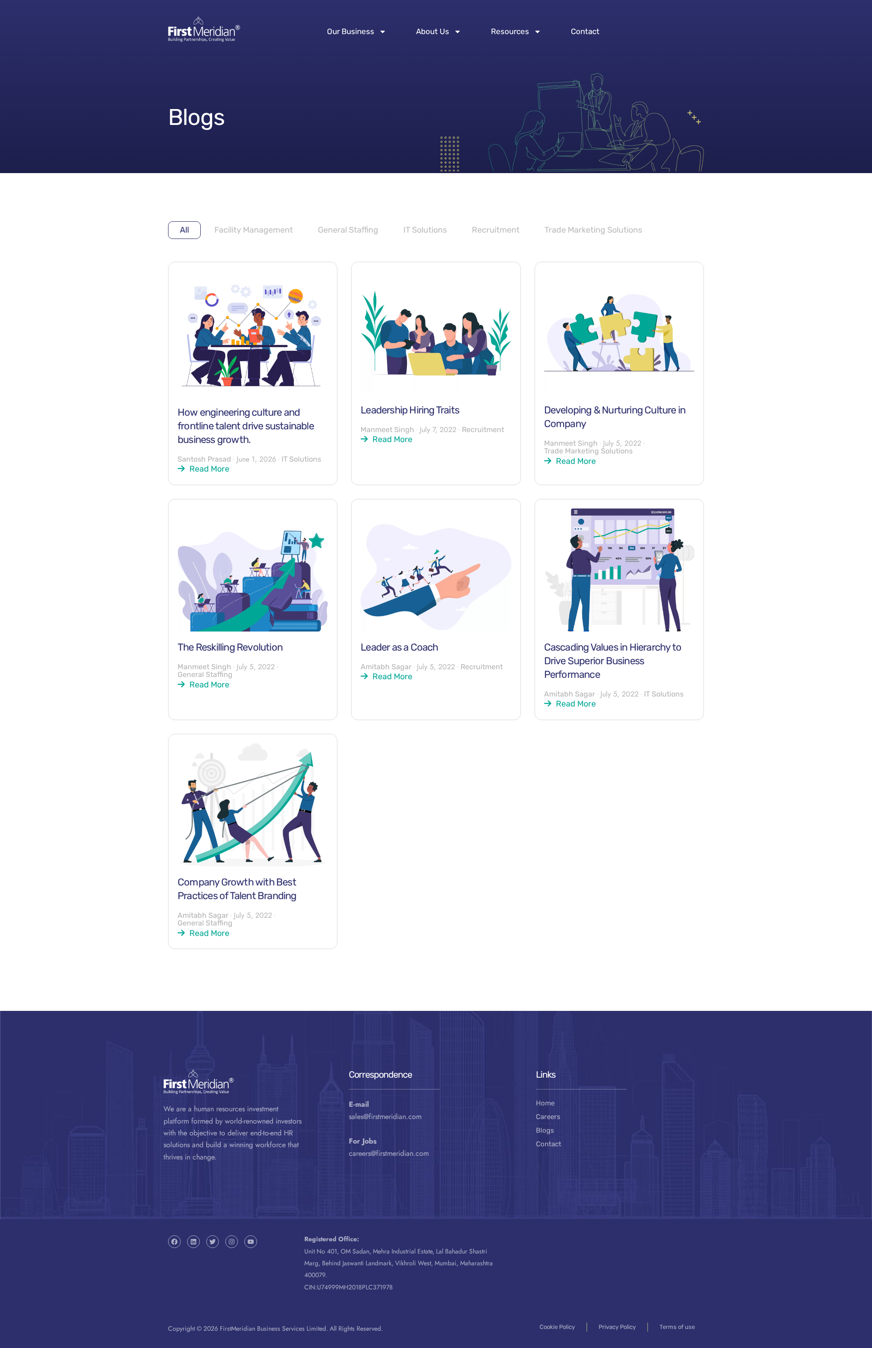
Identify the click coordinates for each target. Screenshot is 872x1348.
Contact (585, 31)
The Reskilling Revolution (230, 647)
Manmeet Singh (387, 429)
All (184, 230)
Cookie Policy (557, 1326)
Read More (209, 468)
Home (545, 1103)
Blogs (545, 1130)
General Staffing (348, 230)
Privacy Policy (617, 1326)
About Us (432, 31)
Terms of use (677, 1326)
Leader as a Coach (399, 647)
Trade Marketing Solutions (593, 230)
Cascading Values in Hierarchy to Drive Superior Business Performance (612, 661)
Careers (548, 1117)
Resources (510, 31)
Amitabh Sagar (386, 666)
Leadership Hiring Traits (410, 410)
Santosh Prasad (204, 459)
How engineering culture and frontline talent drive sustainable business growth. (246, 426)
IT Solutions (425, 230)
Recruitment (496, 230)
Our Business (350, 31)
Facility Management (253, 230)
